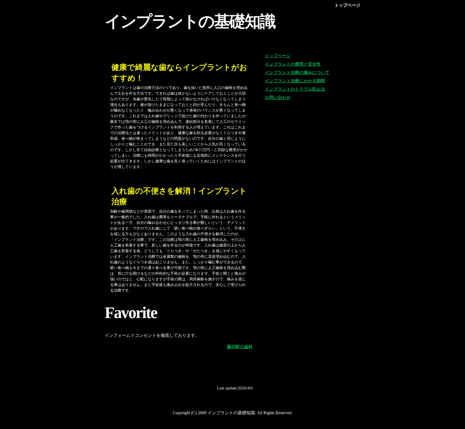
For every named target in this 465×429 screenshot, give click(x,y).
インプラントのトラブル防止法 (295, 89)
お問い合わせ (278, 97)
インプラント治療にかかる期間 (295, 80)
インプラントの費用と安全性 (293, 64)
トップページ (278, 55)
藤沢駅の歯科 (240, 346)
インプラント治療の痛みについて (297, 72)
